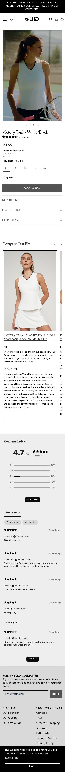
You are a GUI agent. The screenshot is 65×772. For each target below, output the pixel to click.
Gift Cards (42, 733)
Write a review (32, 500)
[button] (61, 19)
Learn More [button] (12, 758)
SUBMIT (56, 694)
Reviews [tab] (12, 512)
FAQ (39, 718)
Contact (41, 713)
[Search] (50, 19)
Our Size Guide (12, 723)
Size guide (8, 178)
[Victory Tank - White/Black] (4, 155)
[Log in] (56, 19)
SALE (27, 3)
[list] (32, 75)
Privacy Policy (44, 743)
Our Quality (10, 718)
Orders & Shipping (48, 723)
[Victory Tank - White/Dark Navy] (9, 155)
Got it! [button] (32, 766)
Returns (41, 728)
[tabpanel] (32, 592)
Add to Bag (32, 188)
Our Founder (11, 713)
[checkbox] (30, 522)
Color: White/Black (13, 151)
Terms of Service (46, 738)
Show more (33, 659)
